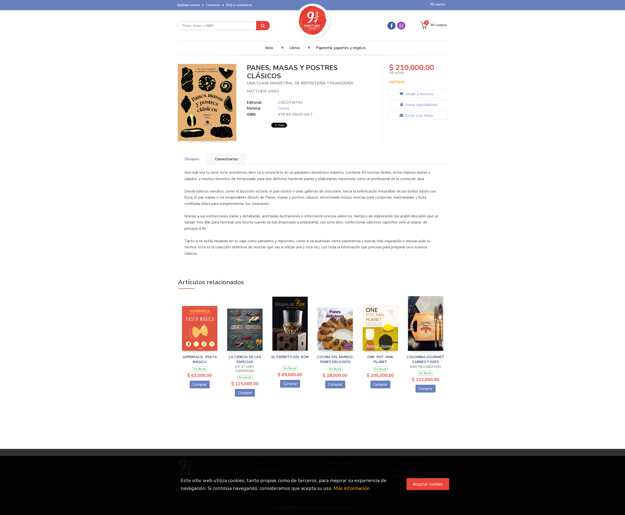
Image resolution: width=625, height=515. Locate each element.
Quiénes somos (188, 5)
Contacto (213, 5)
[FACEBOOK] (391, 26)
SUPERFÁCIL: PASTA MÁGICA (200, 359)
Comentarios (226, 159)
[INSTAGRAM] (401, 26)
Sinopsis (192, 159)
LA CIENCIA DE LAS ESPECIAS (245, 359)
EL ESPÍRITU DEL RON (290, 357)
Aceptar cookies (428, 484)
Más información (351, 488)
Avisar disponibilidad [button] (421, 104)
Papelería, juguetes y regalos (341, 47)
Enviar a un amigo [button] (419, 115)
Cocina (283, 108)
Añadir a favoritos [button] (419, 94)
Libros (294, 47)
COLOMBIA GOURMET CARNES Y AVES (425, 359)
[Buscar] (263, 25)
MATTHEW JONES (263, 91)
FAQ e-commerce (239, 5)
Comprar (200, 384)
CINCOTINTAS (290, 102)
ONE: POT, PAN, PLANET (380, 359)
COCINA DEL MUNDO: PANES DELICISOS (335, 359)
